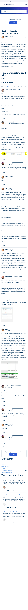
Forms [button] (3, 78)
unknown (22, 37)
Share (3, 70)
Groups (3, 468)
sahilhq (6, 36)
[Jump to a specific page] (25, 86)
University (18, 1)
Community (4, 1)
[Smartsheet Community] (9, 5)
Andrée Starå (8, 89)
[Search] (23, 4)
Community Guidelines (6, 472)
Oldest (7, 86)
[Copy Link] (25, 38)
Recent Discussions (5, 462)
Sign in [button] (13, 22)
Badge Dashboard (5, 466)
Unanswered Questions (14, 470)
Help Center (12, 1)
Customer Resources (6, 464)
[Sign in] (26, 4)
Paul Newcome (8, 163)
